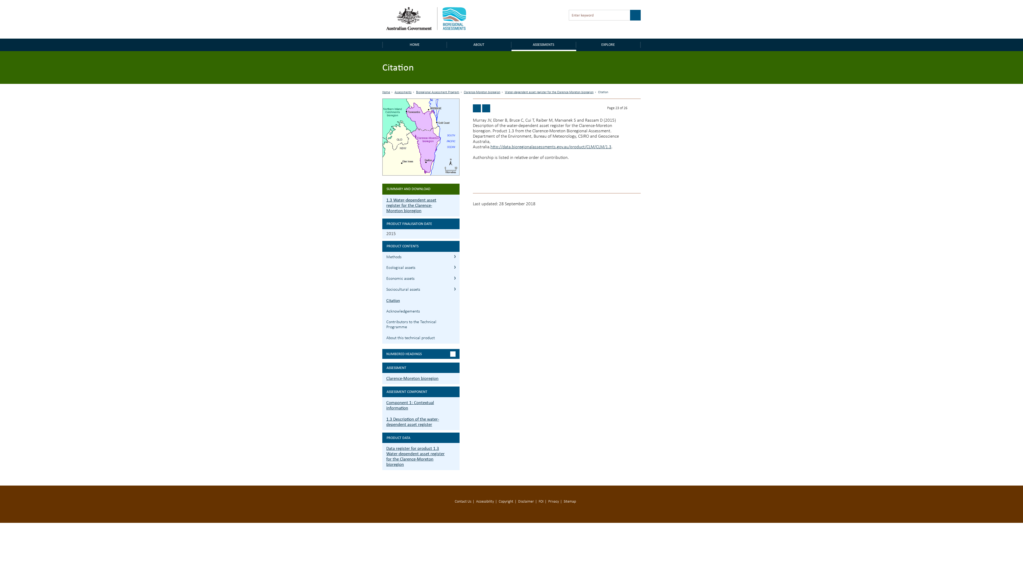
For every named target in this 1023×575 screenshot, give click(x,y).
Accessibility (485, 502)
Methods (393, 257)
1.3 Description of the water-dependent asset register (412, 421)
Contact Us (463, 502)
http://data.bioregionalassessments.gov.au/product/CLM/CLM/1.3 (550, 147)
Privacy (553, 502)
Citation (393, 300)
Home (415, 44)
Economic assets (400, 279)
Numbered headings (404, 354)
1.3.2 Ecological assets (455, 267)
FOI (541, 502)
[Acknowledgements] (486, 108)
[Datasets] (477, 108)
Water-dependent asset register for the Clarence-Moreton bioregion (549, 92)
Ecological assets (400, 268)
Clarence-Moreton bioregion (482, 92)
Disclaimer (526, 502)
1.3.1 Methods (455, 256)
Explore (608, 44)
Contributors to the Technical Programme (411, 324)
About (478, 44)
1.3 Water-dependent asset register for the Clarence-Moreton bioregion (411, 205)
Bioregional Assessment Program (437, 92)
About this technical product (410, 338)
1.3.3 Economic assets (455, 278)
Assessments (543, 44)
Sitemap (570, 502)
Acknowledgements (403, 311)
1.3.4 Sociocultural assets (455, 289)
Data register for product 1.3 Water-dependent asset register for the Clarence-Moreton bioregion (415, 456)
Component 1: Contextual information (410, 405)
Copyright (506, 502)
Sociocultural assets (403, 290)
